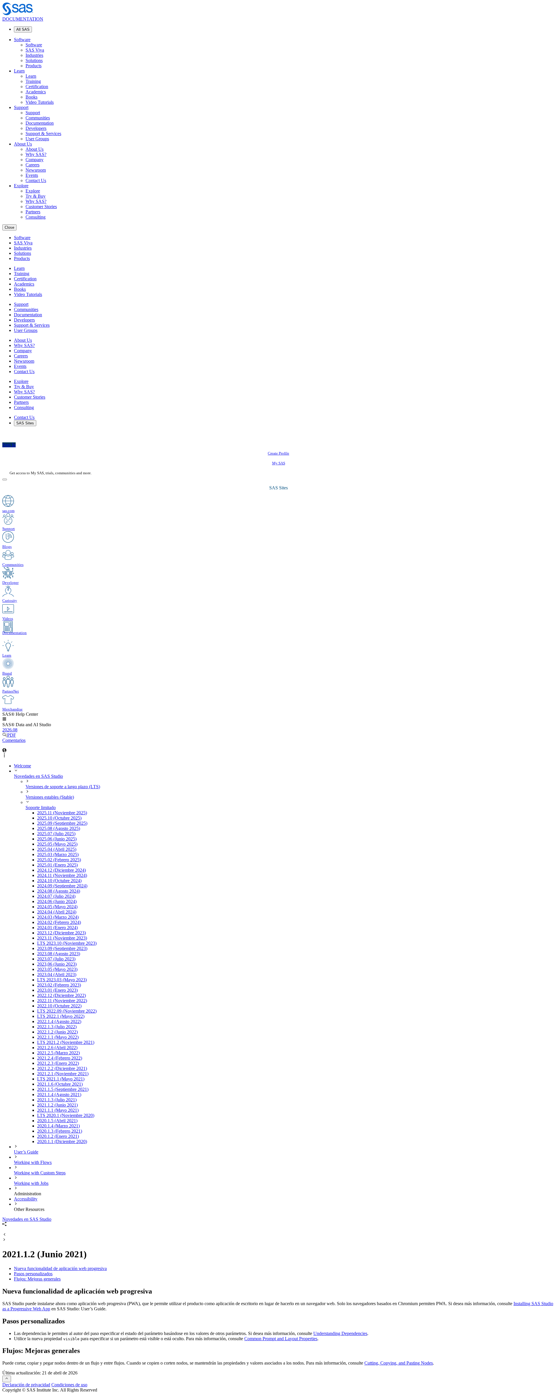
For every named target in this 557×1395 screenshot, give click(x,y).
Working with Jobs (31, 1183)
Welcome (22, 765)
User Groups (37, 138)
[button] (4, 719)
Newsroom (36, 170)
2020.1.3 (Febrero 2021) (59, 1131)
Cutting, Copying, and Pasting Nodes (398, 1363)
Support (21, 107)
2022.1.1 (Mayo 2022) (58, 1037)
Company (35, 159)
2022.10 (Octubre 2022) (59, 1005)
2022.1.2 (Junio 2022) (57, 1031)
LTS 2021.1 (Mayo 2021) (60, 1078)
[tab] (296, 1105)
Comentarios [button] (14, 740)
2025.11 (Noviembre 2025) (62, 812)
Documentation (40, 123)
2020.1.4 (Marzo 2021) (58, 1125)
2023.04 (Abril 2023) (56, 974)
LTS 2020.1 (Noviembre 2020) (65, 1115)
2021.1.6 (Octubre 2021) (60, 1084)
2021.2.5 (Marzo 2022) (58, 1052)
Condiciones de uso (69, 1384)
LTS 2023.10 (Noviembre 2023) (67, 943)
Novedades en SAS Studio (38, 776)
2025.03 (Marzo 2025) (58, 854)
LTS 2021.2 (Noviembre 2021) (65, 1042)
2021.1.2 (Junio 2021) (57, 1104)
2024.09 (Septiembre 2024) (62, 885)
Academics (36, 91)
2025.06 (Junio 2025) (57, 838)
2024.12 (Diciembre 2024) (61, 870)
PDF (11, 735)
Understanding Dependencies (340, 1333)
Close (9, 227)
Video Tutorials (40, 102)
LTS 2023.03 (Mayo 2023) (62, 979)
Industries (34, 55)
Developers (36, 128)
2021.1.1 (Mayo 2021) (58, 1110)
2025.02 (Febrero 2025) (59, 859)
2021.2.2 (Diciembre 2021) (62, 1068)
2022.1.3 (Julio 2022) (57, 1026)
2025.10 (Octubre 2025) (59, 817)
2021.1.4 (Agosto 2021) (59, 1094)
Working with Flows (33, 1162)
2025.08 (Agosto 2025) (58, 828)
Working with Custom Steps (40, 1172)
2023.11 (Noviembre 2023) (62, 938)
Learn (19, 70)
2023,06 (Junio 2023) (57, 964)
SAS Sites (25, 423)
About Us (23, 143)
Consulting (36, 217)
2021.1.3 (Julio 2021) (57, 1099)
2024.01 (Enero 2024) (57, 927)
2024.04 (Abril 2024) (56, 911)
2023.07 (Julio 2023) (56, 958)
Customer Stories (41, 206)
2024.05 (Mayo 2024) (57, 906)
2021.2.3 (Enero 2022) (58, 1063)
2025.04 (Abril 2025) (56, 849)
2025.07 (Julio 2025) (56, 833)
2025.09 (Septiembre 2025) (62, 823)
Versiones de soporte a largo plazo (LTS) (63, 786)
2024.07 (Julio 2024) (56, 896)
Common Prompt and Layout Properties (280, 1338)
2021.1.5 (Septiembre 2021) (62, 1089)
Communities (38, 117)
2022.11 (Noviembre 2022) (62, 1000)
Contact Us (36, 180)
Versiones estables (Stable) (50, 797)
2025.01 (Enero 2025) (57, 864)
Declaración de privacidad (26, 1384)
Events (32, 175)
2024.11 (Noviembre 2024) (62, 875)
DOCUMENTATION (22, 19)
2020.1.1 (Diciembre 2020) (62, 1141)
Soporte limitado (41, 807)
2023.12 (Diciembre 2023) (61, 932)
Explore (21, 185)
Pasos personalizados (33, 1273)
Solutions (34, 60)
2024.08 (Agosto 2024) (58, 891)
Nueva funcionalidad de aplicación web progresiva (60, 1268)
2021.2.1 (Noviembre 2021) (62, 1073)
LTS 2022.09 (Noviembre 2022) (67, 1011)
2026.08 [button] (9, 729)
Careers (32, 164)
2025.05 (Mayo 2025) (57, 844)
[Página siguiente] (4, 1240)
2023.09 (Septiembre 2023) (62, 948)
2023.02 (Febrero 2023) (59, 984)
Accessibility (25, 1198)
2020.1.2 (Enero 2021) (58, 1136)
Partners (33, 211)
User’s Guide (26, 1151)
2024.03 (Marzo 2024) (58, 917)
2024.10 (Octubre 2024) (59, 880)
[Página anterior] (4, 1234)
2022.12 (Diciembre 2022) (61, 995)
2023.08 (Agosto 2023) (58, 953)
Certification (37, 86)
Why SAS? (36, 154)
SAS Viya (35, 50)
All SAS (23, 29)
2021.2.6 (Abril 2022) (57, 1047)
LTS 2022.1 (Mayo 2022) (60, 1016)
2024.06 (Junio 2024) (57, 901)
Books (31, 97)
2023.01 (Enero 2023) (57, 990)
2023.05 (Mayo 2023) (57, 969)
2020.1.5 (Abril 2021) (57, 1120)
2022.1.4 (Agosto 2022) (59, 1021)
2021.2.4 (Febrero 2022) (59, 1058)
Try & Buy (36, 196)
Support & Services (43, 133)
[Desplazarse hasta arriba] (6, 1379)
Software (22, 39)
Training (33, 81)
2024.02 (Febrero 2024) (59, 922)
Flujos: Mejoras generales (37, 1278)
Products (33, 65)
